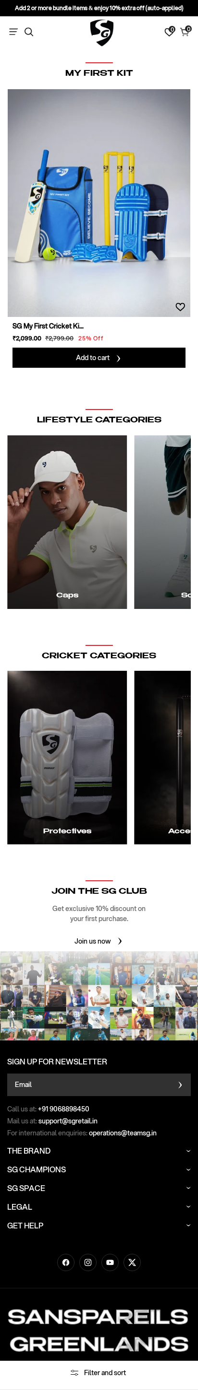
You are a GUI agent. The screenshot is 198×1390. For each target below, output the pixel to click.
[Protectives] (67, 757)
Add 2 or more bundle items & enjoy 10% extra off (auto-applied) (99, 8)
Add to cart (93, 357)
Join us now (92, 941)
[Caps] (67, 522)
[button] (15, 32)
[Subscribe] (180, 1085)
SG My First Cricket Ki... (48, 326)
